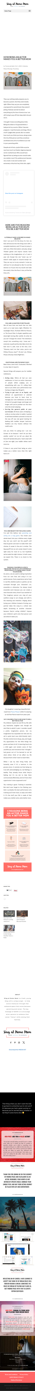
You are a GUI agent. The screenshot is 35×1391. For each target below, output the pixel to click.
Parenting (16, 69)
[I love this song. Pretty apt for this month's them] (17, 1214)
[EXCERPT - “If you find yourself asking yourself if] (17, 1144)
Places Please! (15, 712)
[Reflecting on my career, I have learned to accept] (17, 1283)
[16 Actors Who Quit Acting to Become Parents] (22, 913)
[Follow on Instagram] (19, 1042)
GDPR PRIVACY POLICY (16, 1377)
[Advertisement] (17, 32)
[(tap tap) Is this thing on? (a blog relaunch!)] (9, 913)
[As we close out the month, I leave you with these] (17, 1353)
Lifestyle (25, 66)
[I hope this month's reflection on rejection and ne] (17, 1179)
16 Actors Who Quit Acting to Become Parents (21, 919)
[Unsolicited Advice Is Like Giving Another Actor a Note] (9, 928)
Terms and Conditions (11, 1374)
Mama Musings (8, 69)
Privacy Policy (24, 1374)
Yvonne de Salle (9, 66)
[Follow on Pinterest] (15, 1042)
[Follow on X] (23, 1042)
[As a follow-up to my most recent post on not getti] (17, 1249)
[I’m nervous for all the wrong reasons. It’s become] (17, 1109)
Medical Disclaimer (16, 1380)
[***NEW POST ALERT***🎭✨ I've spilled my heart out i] (17, 1318)
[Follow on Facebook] (11, 1042)
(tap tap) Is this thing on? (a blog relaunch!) (8, 919)
